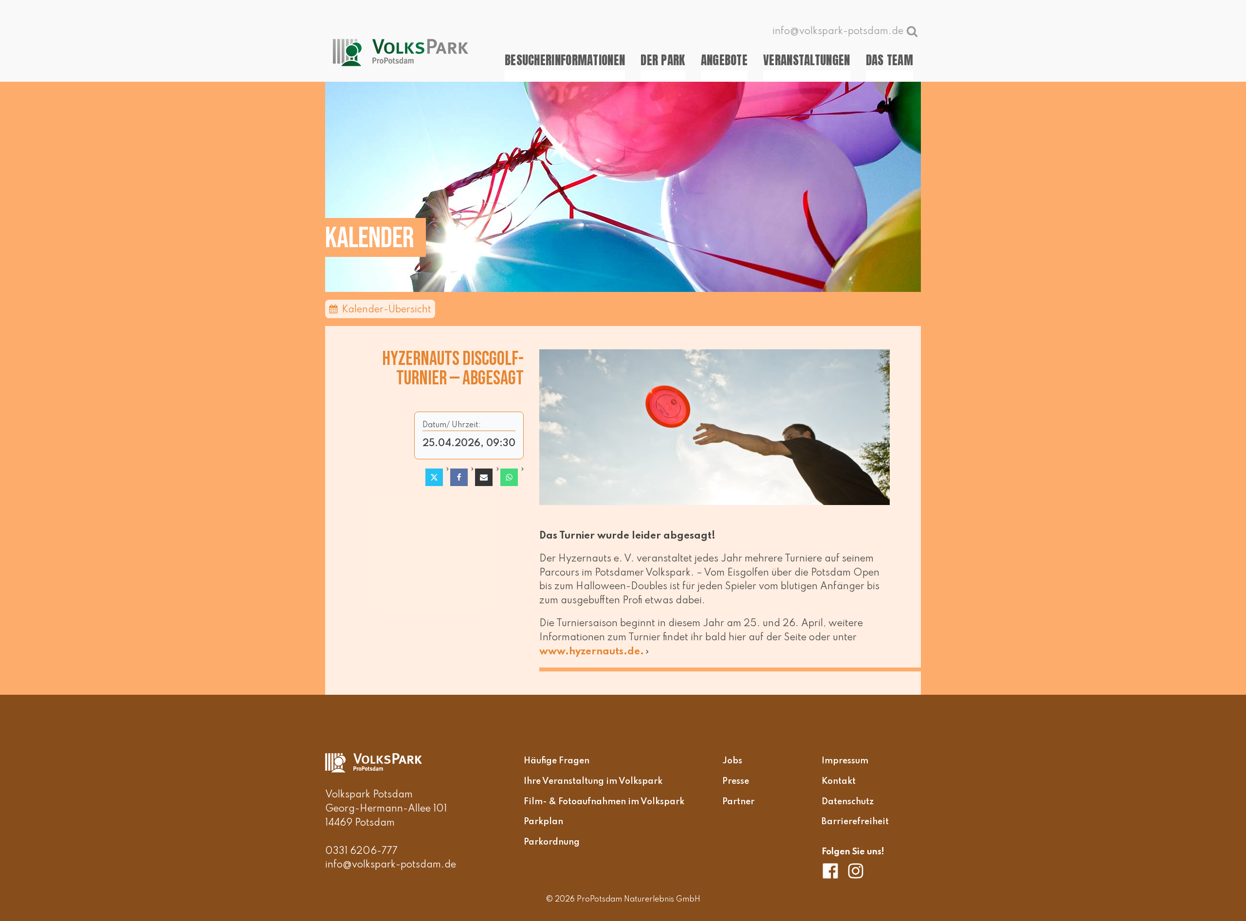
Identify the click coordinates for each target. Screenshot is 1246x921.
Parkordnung (552, 842)
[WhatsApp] (509, 477)
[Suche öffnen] (912, 31)
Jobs (732, 761)
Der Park (663, 60)
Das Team (889, 60)
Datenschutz (848, 801)
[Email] (484, 477)
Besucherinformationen (565, 60)
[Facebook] (459, 477)
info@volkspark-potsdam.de (390, 865)
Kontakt (839, 781)
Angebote (724, 60)
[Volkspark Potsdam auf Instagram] (855, 871)
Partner (738, 801)
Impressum (845, 761)
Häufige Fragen (556, 761)
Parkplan (543, 821)
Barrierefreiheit (855, 821)
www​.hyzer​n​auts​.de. (591, 652)
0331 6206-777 (361, 851)
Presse (735, 781)
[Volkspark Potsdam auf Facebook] (834, 871)
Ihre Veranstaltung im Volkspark (593, 781)
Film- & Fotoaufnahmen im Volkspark (604, 801)
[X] (434, 477)
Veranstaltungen (806, 60)
